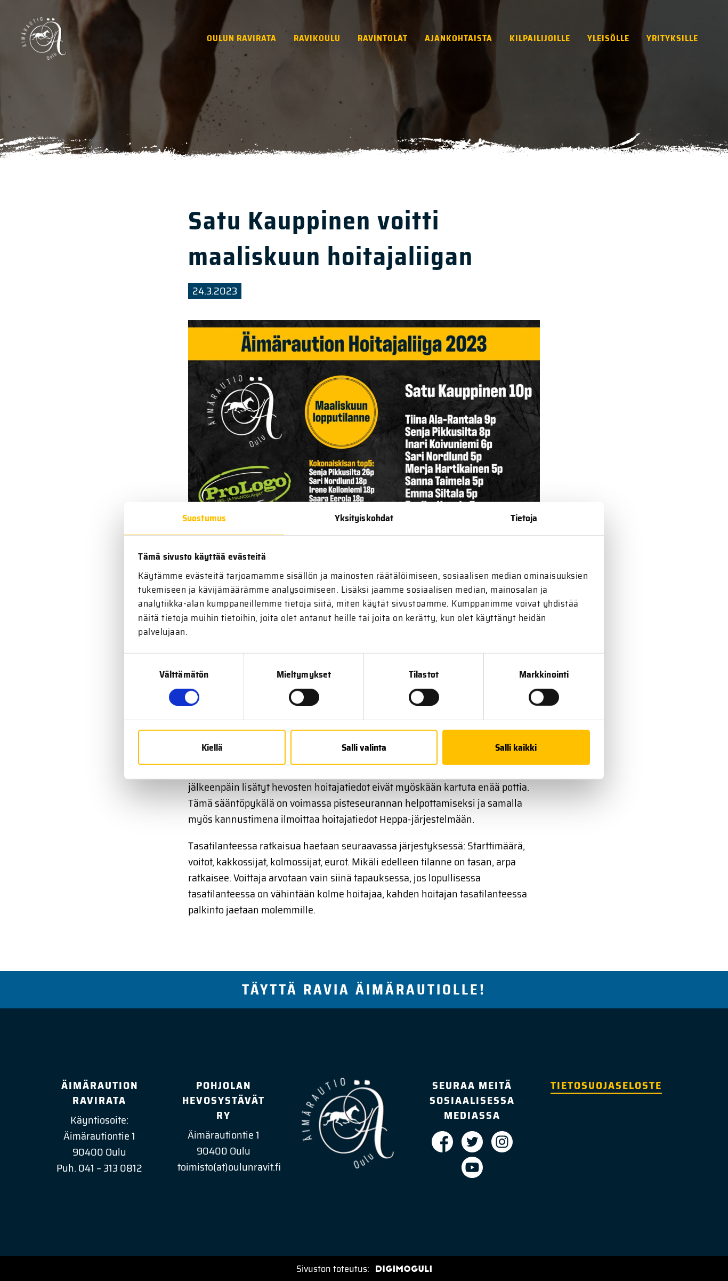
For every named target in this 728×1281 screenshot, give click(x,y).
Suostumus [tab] (204, 518)
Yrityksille (672, 38)
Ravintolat (383, 38)
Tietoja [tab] (524, 518)
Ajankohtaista (458, 38)
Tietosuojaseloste (606, 1085)
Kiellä (212, 746)
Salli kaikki (516, 746)
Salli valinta (364, 746)
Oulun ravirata (242, 38)
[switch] (304, 697)
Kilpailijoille (539, 38)
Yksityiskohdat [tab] (364, 518)
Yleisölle (608, 38)
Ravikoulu (317, 38)
